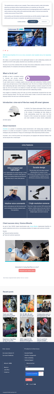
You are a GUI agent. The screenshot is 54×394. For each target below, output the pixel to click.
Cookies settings (22, 21)
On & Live (22, 277)
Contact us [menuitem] (6, 372)
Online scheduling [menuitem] (29, 357)
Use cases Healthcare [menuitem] (8, 355)
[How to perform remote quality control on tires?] (44, 323)
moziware (5, 129)
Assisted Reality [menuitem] (29, 353)
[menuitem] (11, 353)
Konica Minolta (34, 226)
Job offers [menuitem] (6, 369)
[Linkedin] (31, 384)
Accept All (33, 21)
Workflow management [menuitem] (30, 355)
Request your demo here (27, 270)
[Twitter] (27, 384)
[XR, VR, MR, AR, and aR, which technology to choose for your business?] (27, 300)
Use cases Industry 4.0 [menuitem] (8, 353)
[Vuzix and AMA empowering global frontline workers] (10, 300)
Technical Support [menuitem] (29, 360)
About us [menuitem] (6, 367)
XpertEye (18, 277)
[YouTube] (35, 384)
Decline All (44, 21)
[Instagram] (33, 384)
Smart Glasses (6, 277)
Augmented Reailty (12, 277)
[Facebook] (29, 384)
